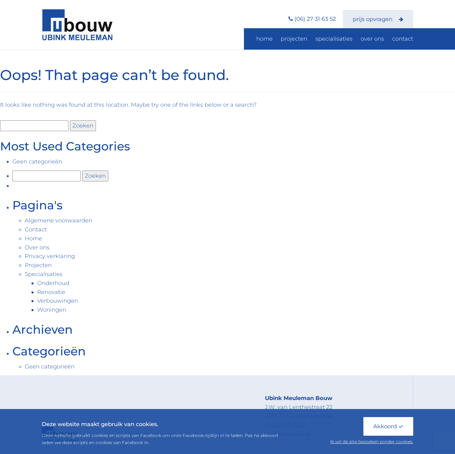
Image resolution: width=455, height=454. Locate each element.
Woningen (51, 309)
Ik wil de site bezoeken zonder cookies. (371, 441)
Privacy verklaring (50, 256)
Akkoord (385, 426)
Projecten (294, 38)
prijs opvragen (373, 19)
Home (264, 38)
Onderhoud (53, 283)
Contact (402, 38)
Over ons (372, 38)
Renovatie (51, 292)
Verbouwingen (57, 300)
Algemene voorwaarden (58, 220)
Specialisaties (334, 38)
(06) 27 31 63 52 (315, 19)
